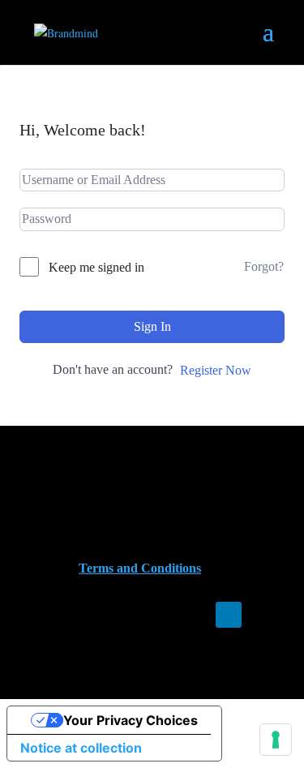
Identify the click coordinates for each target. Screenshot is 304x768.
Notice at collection (81, 748)
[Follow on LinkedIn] (229, 615)
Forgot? (264, 266)
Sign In (152, 326)
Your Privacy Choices (130, 720)
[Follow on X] (261, 615)
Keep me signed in (96, 267)
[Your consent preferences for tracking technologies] (275, 739)
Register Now (215, 370)
